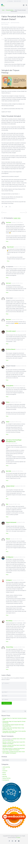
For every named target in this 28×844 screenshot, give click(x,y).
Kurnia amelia (5, 751)
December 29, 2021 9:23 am (11, 443)
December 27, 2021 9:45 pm (17, 222)
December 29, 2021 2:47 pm (19, 557)
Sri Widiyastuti (9, 557)
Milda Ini (8, 539)
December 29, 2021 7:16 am (19, 385)
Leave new (17, 218)
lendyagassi (9, 580)
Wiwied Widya (9, 647)
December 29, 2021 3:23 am (17, 319)
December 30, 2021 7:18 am (19, 647)
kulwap (4, 772)
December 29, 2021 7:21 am (15, 402)
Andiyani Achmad (10, 486)
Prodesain (18, 837)
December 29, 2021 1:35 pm (19, 247)
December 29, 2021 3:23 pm (18, 620)
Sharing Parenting (9, 10)
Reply (7, 241)
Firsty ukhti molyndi (11, 331)
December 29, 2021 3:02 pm (18, 580)
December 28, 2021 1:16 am (17, 283)
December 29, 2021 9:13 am (15, 421)
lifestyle (4, 774)
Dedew (7, 421)
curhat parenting (6, 767)
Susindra (4, 745)
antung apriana (9, 385)
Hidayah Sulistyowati (11, 522)
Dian (7, 504)
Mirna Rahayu (9, 620)
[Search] (26, 5)
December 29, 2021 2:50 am (18, 298)
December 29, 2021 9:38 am (17, 471)
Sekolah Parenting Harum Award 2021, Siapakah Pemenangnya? (13, 749)
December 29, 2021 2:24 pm (16, 539)
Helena (7, 402)
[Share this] (2, 207)
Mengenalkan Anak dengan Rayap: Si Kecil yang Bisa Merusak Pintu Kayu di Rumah (14, 732)
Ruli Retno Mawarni (10, 349)
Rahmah (4, 742)
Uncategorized (5, 780)
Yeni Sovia (8, 222)
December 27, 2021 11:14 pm (20, 266)
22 (5, 24)
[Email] (18, 841)
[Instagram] (12, 841)
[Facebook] (9, 841)
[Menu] (23, 5)
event (3, 769)
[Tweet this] (6, 207)
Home (3, 10)
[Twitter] (15, 841)
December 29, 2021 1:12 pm (14, 504)
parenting (4, 776)
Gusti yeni (8, 283)
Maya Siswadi (10, 247)
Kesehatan (4, 770)
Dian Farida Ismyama (7, 748)
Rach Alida (8, 471)
